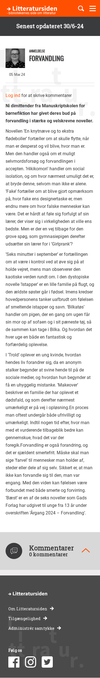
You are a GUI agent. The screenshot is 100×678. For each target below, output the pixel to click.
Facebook (13, 662)
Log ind (13, 95)
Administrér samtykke (31, 628)
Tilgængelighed (24, 618)
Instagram (30, 662)
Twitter (47, 662)
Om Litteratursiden (27, 608)
